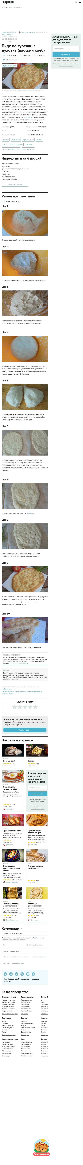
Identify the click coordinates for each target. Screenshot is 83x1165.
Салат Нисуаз (25, 1007)
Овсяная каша (26, 1044)
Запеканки (5, 1030)
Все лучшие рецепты (8, 1035)
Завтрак (39, 140)
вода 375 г (6, 166)
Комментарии (75, 13)
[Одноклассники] (16, 974)
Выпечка (20, 144)
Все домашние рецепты (10, 1014)
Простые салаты (26, 1000)
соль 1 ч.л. (5, 171)
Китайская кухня (7, 1049)
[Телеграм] (5, 974)
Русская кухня (6, 1042)
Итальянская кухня (8, 1047)
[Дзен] (33, 974)
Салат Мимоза (26, 1009)
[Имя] (13, 945)
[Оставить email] (37, 787)
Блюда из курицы (8, 1028)
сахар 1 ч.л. (6, 174)
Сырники (5, 1023)
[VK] (11, 974)
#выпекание (30, 692)
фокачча (29, 117)
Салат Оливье (25, 1002)
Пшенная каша (26, 1051)
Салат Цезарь (25, 1004)
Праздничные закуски (28, 1028)
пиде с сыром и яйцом (19, 663)
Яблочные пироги (8, 1007)
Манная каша (25, 1049)
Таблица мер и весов (15, 185)
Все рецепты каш (27, 1056)
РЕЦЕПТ (5, 784)
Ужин (11, 144)
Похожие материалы (58, 13)
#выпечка (10, 692)
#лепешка (5, 694)
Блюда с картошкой (8, 1002)
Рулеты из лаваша (27, 1023)
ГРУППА (5, 758)
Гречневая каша (26, 1042)
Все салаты (24, 1014)
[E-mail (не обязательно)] (37, 945)
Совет (29, 13)
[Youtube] (28, 974)
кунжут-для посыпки (9, 179)
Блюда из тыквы (7, 1011)
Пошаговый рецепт (15, 13)
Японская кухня (7, 1053)
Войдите (37, 938)
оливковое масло (8, 176)
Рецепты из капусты (8, 1000)
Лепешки (29, 144)
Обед (4, 144)
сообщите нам (6, 689)
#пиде (10, 694)
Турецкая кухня (28, 140)
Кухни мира (6, 1056)
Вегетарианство (28, 149)
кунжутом (30, 513)
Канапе (23, 1025)
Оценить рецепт (41, 13)
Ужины (4, 1032)
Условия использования (37, 809)
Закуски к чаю (26, 1032)
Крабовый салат (26, 1011)
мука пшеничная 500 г (10, 163)
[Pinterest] (22, 974)
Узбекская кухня (7, 1051)
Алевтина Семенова (28, 32)
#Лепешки (38, 692)
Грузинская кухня (7, 1044)
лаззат (33, 120)
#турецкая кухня (20, 692)
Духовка (6, 140)
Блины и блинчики (8, 1025)
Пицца (4, 1021)
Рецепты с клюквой (8, 1009)
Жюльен (24, 1021)
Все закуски (25, 1035)
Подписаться (38, 794)
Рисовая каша (25, 1047)
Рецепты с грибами (8, 1004)
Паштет (23, 1030)
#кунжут (4, 692)
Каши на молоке (26, 1053)
